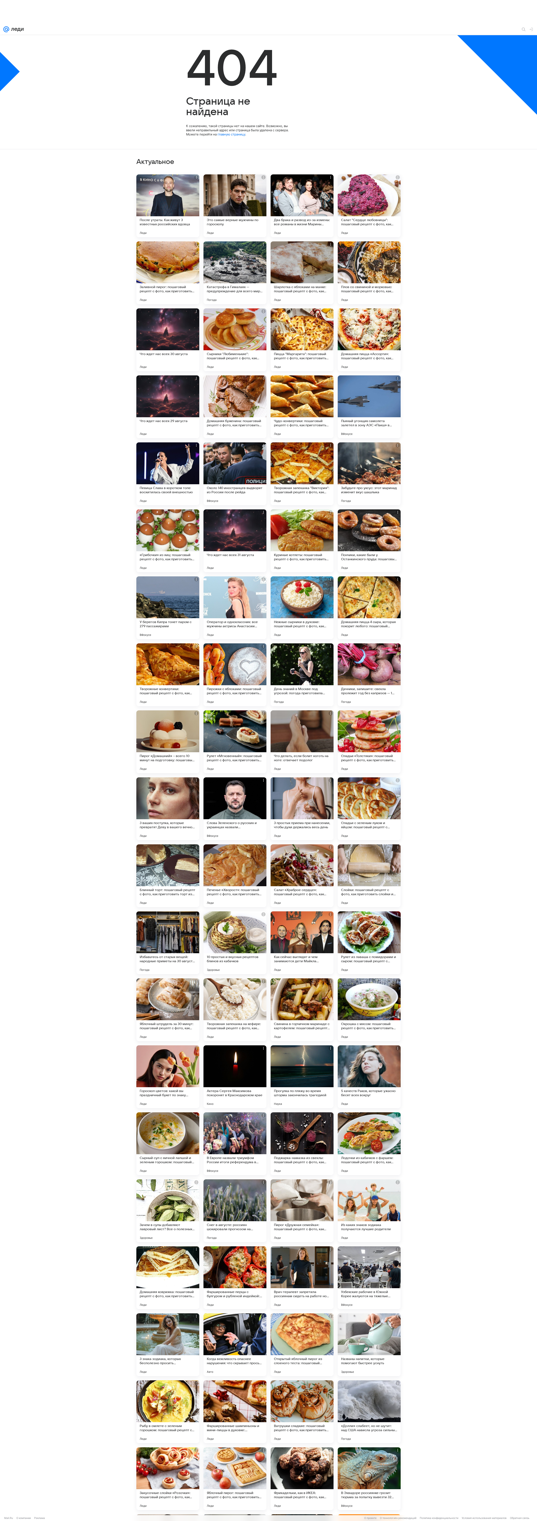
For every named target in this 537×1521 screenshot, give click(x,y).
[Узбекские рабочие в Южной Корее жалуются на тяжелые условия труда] (369, 1277)
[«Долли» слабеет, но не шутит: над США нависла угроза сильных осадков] (369, 1411)
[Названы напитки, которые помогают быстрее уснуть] (369, 1344)
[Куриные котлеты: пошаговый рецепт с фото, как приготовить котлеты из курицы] (302, 540)
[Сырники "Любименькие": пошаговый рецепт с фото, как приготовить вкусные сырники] (234, 339)
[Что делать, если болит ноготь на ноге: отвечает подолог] (302, 741)
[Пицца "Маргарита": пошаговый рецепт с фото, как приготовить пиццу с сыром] (302, 339)
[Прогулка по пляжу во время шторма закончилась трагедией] (302, 1076)
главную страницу (231, 134)
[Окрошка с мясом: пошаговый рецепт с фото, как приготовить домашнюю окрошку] (369, 1009)
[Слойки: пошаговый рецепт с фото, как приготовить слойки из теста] (369, 875)
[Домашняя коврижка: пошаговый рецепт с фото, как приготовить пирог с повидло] (167, 1277)
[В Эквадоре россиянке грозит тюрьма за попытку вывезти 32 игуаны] (369, 1478)
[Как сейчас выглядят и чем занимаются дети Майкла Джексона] (302, 942)
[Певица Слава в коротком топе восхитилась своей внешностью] (167, 473)
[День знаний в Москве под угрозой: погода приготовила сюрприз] (302, 674)
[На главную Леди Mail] (16, 29)
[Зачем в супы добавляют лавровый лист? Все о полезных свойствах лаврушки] (167, 1210)
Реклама (39, 1518)
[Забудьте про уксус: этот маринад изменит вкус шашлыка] (369, 473)
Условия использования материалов (484, 1518)
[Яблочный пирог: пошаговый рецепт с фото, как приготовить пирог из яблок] (234, 1478)
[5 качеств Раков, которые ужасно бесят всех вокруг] (369, 1076)
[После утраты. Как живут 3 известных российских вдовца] (167, 205)
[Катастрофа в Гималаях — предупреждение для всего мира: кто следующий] (234, 272)
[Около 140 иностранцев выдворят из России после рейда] (234, 473)
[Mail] (6, 29)
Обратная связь (519, 1518)
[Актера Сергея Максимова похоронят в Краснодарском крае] (234, 1076)
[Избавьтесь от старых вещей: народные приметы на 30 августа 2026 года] (167, 942)
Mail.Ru (8, 1518)
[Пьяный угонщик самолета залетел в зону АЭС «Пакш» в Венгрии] (369, 406)
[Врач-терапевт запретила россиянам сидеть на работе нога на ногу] (302, 1277)
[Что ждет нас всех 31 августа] (234, 540)
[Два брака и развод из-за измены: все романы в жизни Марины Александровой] (302, 205)
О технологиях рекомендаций (398, 1518)
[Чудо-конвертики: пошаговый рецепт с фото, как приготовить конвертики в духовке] (302, 406)
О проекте (370, 1518)
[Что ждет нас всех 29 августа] (167, 406)
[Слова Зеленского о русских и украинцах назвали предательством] (234, 808)
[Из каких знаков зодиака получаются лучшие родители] (369, 1210)
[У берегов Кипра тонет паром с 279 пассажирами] (167, 607)
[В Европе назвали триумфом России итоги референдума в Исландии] (234, 1143)
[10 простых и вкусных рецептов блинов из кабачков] (234, 942)
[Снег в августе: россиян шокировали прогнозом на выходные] (234, 1210)
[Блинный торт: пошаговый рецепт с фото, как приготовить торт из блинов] (167, 875)
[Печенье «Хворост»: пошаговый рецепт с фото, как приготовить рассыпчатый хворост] (234, 875)
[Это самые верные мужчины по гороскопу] (234, 205)
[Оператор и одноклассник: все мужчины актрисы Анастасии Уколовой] (234, 607)
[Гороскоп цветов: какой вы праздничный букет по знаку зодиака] (167, 1076)
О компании (23, 1518)
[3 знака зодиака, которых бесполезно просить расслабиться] (167, 1344)
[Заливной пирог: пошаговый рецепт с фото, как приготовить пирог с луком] (167, 272)
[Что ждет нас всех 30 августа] (167, 339)
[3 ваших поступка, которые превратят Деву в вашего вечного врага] (167, 808)
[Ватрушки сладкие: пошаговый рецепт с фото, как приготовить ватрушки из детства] (302, 1411)
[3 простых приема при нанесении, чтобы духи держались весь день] (302, 808)
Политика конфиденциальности (439, 1518)
